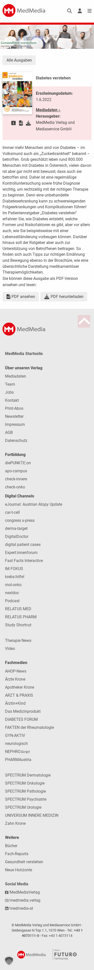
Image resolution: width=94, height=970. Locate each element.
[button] (9, 961)
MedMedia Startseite (24, 353)
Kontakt (12, 400)
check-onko (15, 487)
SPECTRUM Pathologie (25, 791)
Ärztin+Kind (15, 703)
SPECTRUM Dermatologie (28, 775)
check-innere (16, 479)
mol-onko (13, 584)
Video (10, 648)
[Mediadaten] (13, 123)
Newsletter (14, 416)
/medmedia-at (20, 908)
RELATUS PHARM (21, 617)
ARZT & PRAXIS (19, 695)
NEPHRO (17, 751)
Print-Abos (14, 408)
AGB (9, 432)
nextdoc (12, 592)
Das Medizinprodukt (23, 711)
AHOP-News (15, 671)
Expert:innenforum (21, 552)
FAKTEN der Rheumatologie (29, 727)
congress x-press (20, 520)
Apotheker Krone (19, 687)
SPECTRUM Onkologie (25, 783)
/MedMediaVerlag (24, 892)
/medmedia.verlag (24, 900)
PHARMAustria (18, 759)
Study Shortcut (18, 625)
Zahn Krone (15, 823)
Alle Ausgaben (19, 60)
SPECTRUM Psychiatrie (25, 799)
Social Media (16, 884)
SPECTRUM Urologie (23, 807)
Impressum (15, 424)
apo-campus (16, 471)
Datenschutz (16, 440)
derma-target (16, 528)
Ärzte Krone (15, 679)
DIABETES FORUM (21, 719)
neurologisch (16, 743)
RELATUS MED (18, 608)
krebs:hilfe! (14, 576)
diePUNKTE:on (18, 463)
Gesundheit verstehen (24, 861)
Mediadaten (15, 376)
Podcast (12, 600)
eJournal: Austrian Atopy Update (33, 504)
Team (10, 384)
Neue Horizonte (18, 869)
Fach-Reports (16, 853)
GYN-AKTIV (15, 735)
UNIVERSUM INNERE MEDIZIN (31, 815)
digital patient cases (23, 544)
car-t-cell (12, 512)
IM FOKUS (14, 568)
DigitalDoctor (16, 536)
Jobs (9, 392)
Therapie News (18, 640)
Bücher (11, 845)
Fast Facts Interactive (24, 560)
